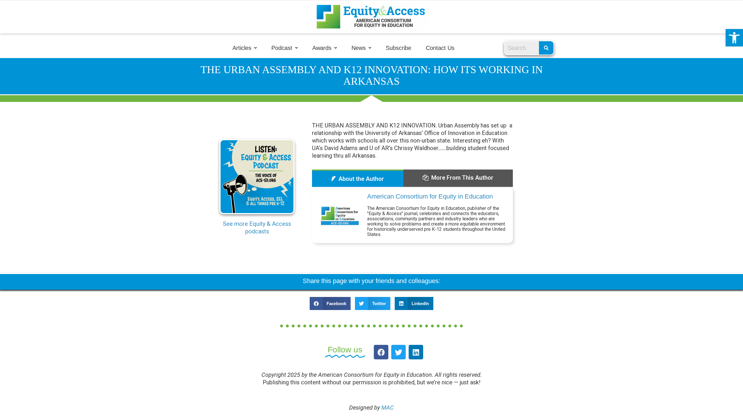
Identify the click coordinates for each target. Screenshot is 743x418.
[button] (734, 37)
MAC (387, 407)
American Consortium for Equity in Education (430, 196)
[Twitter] (398, 352)
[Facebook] (381, 352)
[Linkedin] (416, 352)
